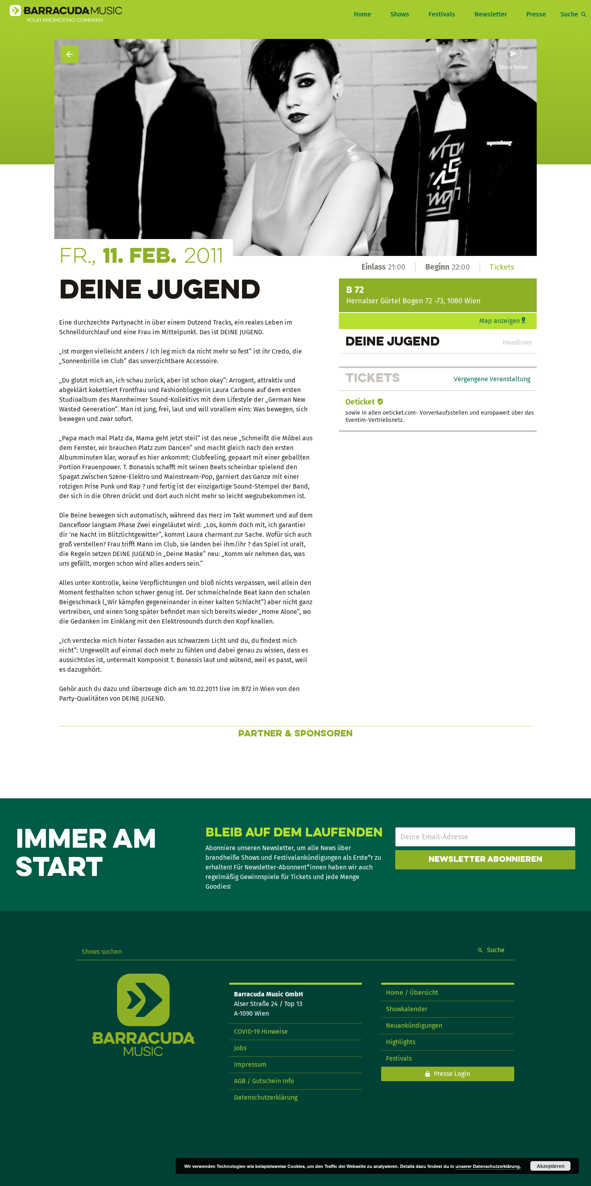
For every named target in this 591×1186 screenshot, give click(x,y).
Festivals (442, 14)
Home (362, 14)
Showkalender (406, 1009)
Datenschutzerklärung (266, 1097)
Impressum (250, 1064)
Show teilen (513, 67)
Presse (536, 14)
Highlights (400, 1042)
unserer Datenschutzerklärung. (488, 1166)
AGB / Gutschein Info (264, 1081)
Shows (399, 14)
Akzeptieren (550, 1166)
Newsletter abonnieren (485, 859)
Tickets (502, 267)
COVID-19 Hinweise (261, 1031)
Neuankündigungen (414, 1025)
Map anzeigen (499, 321)
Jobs (240, 1048)
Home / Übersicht (412, 992)
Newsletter (490, 14)
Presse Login (452, 1074)
